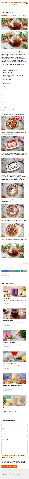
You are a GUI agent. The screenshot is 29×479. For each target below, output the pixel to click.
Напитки (4, 15)
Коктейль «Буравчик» (9, 342)
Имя (2, 422)
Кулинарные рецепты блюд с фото (14, 3)
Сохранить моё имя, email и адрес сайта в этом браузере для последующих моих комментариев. (13, 462)
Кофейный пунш (8, 320)
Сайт (2, 433)
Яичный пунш (7, 408)
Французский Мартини (9, 363)
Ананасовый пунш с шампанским (12, 385)
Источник (25, 263)
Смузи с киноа (7, 298)
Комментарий (4, 439)
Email (3, 428)
